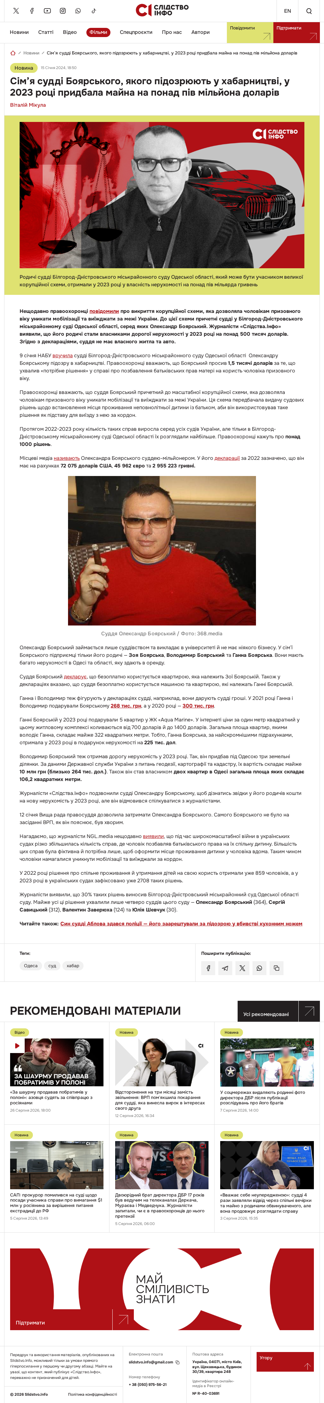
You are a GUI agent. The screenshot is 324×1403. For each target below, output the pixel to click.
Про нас (172, 32)
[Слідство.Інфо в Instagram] (63, 11)
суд (52, 965)
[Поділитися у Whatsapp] (259, 968)
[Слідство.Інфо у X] (16, 11)
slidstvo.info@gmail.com (151, 1362)
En (287, 11)
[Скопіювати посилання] (277, 968)
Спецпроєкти (136, 32)
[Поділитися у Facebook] (208, 968)
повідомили (104, 311)
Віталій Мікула (28, 105)
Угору (266, 1358)
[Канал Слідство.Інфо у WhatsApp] (78, 11)
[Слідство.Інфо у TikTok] (94, 11)
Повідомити (242, 28)
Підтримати (289, 28)
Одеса (31, 965)
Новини (19, 32)
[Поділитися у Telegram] (225, 968)
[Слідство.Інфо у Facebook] (32, 11)
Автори (200, 32)
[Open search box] (309, 11)
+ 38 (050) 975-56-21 (148, 1384)
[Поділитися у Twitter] (242, 968)
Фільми (98, 32)
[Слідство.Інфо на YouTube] (47, 11)
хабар (73, 965)
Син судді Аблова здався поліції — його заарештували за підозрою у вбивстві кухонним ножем (181, 923)
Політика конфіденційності (92, 1394)
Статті (45, 32)
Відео (70, 32)
